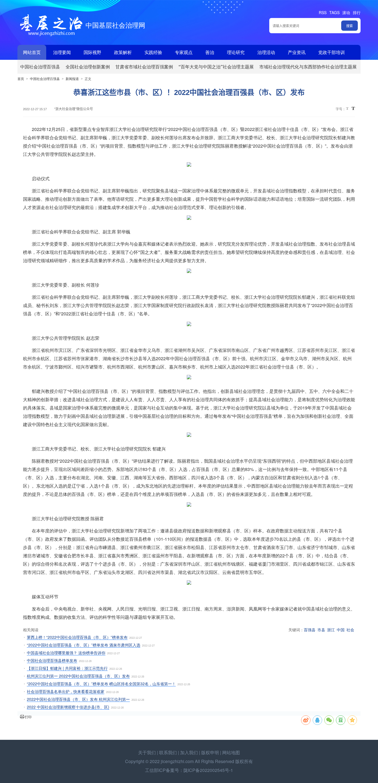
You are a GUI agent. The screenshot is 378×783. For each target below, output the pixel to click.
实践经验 (153, 52)
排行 (357, 12)
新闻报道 (72, 78)
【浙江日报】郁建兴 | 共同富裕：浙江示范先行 (67, 668)
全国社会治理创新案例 (88, 66)
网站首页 (32, 52)
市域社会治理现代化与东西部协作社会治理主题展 (308, 66)
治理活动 (266, 52)
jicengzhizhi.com (177, 761)
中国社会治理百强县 (40, 66)
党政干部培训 (331, 52)
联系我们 (168, 752)
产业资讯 (296, 52)
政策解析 (123, 52)
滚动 (346, 12)
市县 (321, 629)
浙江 (331, 629)
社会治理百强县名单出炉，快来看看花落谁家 (65, 691)
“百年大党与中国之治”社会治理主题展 (216, 66)
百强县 (309, 629)
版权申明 (210, 752)
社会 (350, 629)
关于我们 (147, 752)
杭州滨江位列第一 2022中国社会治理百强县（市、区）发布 (78, 676)
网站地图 (231, 752)
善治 (209, 52)
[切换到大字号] (353, 108)
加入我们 (189, 752)
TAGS (334, 12)
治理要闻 (62, 52)
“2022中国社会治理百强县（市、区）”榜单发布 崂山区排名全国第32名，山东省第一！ (101, 683)
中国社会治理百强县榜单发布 (52, 660)
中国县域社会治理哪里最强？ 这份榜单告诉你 (66, 652)
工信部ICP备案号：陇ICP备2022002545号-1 (189, 770)
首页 (20, 78)
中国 (341, 629)
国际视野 (92, 52)
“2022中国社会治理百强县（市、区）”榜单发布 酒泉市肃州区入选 (83, 645)
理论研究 (236, 52)
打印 (28, 716)
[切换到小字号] (347, 108)
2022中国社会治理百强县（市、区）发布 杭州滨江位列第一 (78, 699)
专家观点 (184, 52)
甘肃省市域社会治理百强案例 (144, 66)
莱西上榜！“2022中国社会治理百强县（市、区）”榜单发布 (77, 637)
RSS (323, 12)
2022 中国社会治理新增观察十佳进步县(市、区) (68, 707)
